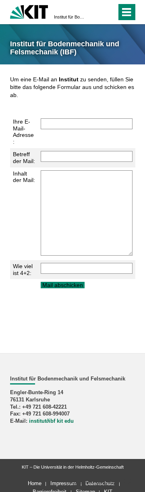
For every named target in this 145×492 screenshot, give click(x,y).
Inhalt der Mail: (24, 177)
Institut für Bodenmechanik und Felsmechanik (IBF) (70, 16)
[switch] (96, 12)
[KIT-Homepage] (29, 11)
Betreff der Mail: (24, 157)
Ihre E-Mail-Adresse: (23, 131)
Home (34, 483)
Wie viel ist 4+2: (23, 269)
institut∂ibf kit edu (51, 421)
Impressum (63, 483)
